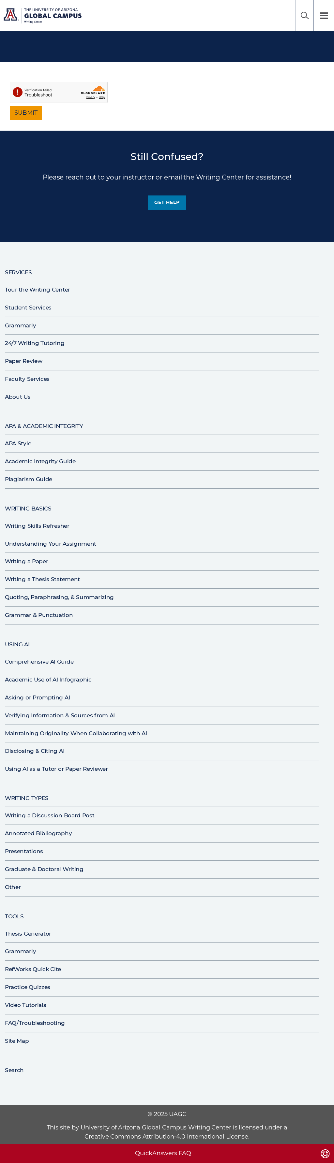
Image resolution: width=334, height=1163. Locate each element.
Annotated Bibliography (38, 833)
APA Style (18, 443)
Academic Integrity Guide (40, 461)
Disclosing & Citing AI (34, 751)
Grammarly (20, 325)
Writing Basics (28, 508)
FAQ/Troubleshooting (35, 1023)
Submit (26, 112)
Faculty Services (27, 379)
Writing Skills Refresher (37, 526)
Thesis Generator (28, 933)
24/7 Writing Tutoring (35, 343)
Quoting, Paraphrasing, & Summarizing (59, 597)
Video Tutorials (25, 1005)
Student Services (28, 307)
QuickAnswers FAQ (163, 1153)
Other (13, 887)
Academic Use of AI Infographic (48, 679)
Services (18, 272)
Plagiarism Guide (28, 479)
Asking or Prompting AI (37, 697)
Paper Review (23, 361)
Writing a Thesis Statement (42, 579)
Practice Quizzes (27, 987)
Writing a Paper (26, 561)
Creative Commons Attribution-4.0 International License (166, 1136)
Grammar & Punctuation (39, 615)
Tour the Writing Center (37, 289)
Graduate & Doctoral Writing (44, 869)
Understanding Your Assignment (50, 543)
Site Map (17, 1041)
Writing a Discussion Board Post (50, 815)
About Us (18, 397)
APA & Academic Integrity (44, 426)
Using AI (17, 644)
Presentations (24, 851)
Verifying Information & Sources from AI (60, 715)
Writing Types (27, 798)
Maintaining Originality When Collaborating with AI (76, 733)
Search (304, 15)
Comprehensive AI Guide (39, 661)
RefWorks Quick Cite (33, 969)
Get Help (167, 202)
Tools (14, 916)
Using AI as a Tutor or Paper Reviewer (56, 769)
